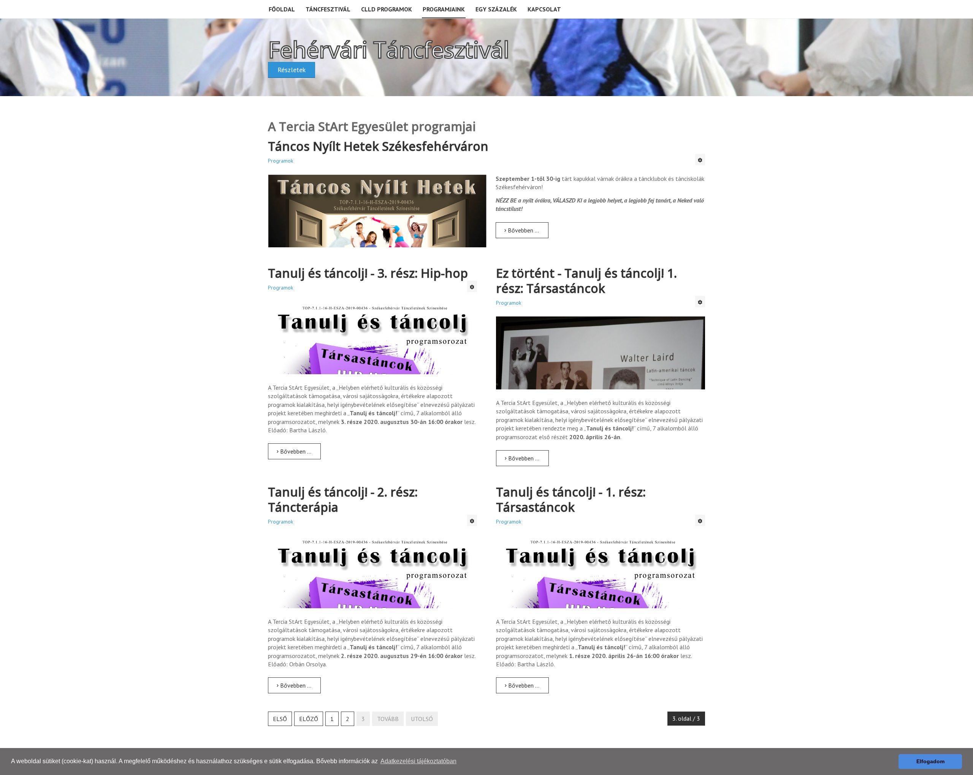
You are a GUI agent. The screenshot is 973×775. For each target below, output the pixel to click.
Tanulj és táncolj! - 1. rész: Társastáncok (571, 499)
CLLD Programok (386, 9)
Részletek (291, 69)
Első (280, 719)
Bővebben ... (522, 230)
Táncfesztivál (328, 9)
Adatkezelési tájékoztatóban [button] (418, 761)
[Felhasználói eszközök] (700, 159)
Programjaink (444, 9)
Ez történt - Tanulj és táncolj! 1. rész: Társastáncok (586, 280)
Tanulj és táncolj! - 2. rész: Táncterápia (343, 499)
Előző (308, 719)
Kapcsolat (544, 9)
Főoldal (282, 9)
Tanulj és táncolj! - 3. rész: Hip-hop (368, 273)
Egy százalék (496, 9)
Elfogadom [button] (930, 761)
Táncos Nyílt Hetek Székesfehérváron (378, 146)
